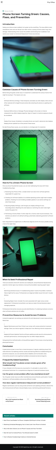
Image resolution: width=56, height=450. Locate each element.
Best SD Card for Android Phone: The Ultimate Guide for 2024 (21, 433)
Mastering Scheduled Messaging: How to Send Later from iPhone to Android (25, 424)
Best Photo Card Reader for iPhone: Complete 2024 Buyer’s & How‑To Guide (24, 420)
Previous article (12, 397)
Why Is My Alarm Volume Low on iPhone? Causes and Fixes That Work (23, 428)
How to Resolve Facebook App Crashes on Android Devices (20, 437)
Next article (45, 397)
